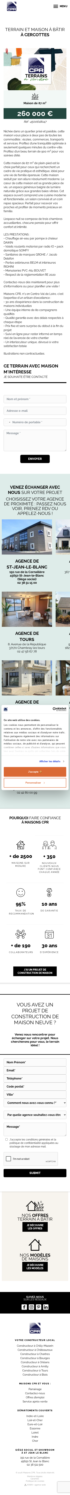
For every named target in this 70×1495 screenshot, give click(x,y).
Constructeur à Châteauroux (35, 1350)
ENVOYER (35, 459)
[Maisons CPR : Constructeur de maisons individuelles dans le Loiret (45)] (11, 6)
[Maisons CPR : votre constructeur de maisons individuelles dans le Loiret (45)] (35, 1328)
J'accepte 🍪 (35, 771)
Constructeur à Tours (35, 1370)
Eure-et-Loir (35, 1424)
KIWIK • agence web (36, 1485)
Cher (35, 1440)
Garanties (35, 1479)
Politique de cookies (35, 1481)
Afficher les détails (49, 761)
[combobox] (7, 422)
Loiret (35, 1432)
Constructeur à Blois (35, 1374)
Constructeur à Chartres (35, 1354)
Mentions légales (34, 1476)
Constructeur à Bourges (35, 1358)
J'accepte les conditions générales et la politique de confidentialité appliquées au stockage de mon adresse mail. (34, 1143)
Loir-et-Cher (35, 1420)
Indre (35, 1436)
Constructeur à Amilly (35, 1366)
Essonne (35, 1428)
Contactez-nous (35, 1393)
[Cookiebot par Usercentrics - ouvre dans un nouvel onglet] (50, 709)
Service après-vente (35, 1401)
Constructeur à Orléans (35, 1362)
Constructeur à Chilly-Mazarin (35, 1345)
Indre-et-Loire (35, 1416)
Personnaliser (33, 782)
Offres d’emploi (35, 1397)
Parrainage (35, 1389)
